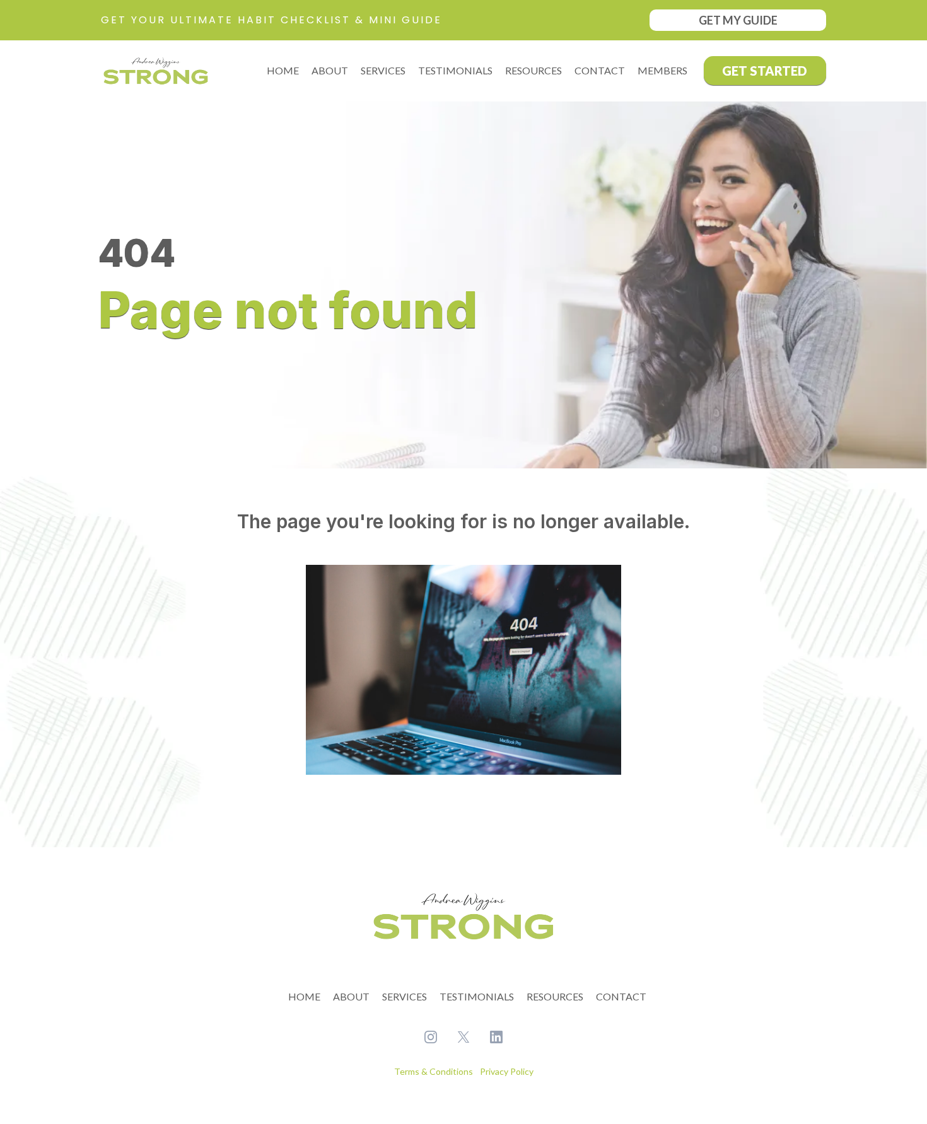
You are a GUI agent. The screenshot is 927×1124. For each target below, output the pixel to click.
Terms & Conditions (434, 1071)
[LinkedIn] (496, 1037)
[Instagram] (430, 1037)
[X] (463, 1037)
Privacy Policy (505, 1071)
